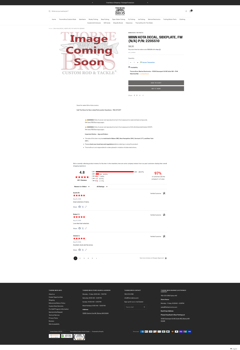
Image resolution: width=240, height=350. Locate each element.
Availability (134, 67)
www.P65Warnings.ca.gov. (96, 122)
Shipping (52, 300)
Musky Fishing (93, 19)
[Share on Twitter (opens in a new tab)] (83, 207)
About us (52, 294)
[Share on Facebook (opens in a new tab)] (79, 207)
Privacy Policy (53, 318)
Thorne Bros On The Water (144, 23)
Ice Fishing (141, 19)
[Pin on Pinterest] (136, 95)
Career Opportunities (56, 297)
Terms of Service (54, 315)
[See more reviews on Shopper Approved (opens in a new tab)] (86, 207)
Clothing (182, 19)
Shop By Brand (118, 23)
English (234, 349)
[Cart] (190, 11)
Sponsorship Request (56, 312)
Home (54, 19)
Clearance (129, 23)
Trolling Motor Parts (169, 19)
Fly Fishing (131, 19)
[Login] (186, 11)
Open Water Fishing (118, 19)
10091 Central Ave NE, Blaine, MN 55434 (95, 313)
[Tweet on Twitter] (140, 95)
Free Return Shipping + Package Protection (120, 2)
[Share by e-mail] (143, 95)
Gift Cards (107, 23)
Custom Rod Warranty (56, 306)
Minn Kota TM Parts (135, 32)
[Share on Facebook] (134, 95)
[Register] (144, 307)
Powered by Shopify (98, 331)
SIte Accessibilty (54, 324)
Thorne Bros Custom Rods (67, 19)
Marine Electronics (154, 19)
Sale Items (82, 19)
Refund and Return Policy (57, 303)
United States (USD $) (56, 331)
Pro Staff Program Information (59, 309)
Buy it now (156, 88)
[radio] (120, 171)
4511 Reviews (84, 180)
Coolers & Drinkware (94, 23)
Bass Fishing (105, 19)
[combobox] (233, 349)
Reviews (51, 321)
